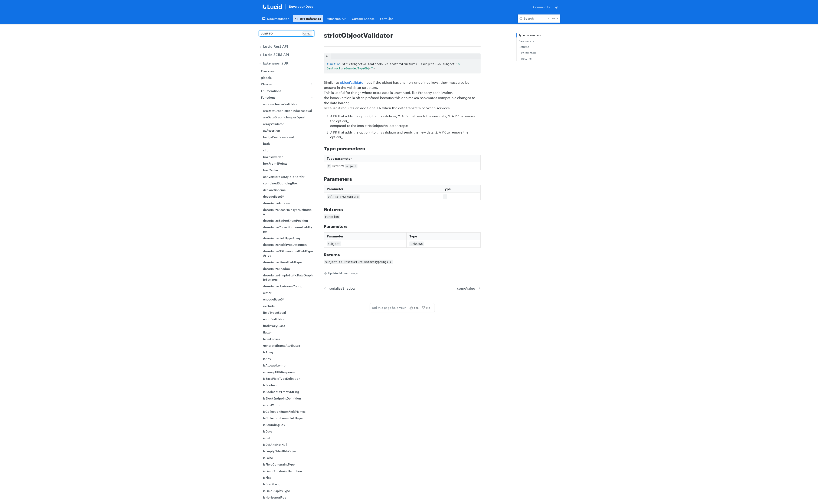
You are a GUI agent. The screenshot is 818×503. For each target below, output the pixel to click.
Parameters (526, 41)
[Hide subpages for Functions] (311, 97)
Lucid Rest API (275, 46)
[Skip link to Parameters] (321, 179)
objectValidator (352, 82)
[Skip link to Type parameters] (321, 148)
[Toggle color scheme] (556, 7)
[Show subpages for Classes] (311, 84)
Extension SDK (275, 63)
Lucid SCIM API (276, 55)
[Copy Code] (475, 63)
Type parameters (530, 35)
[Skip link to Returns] (321, 209)
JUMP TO (286, 33)
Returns (524, 47)
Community (541, 7)
